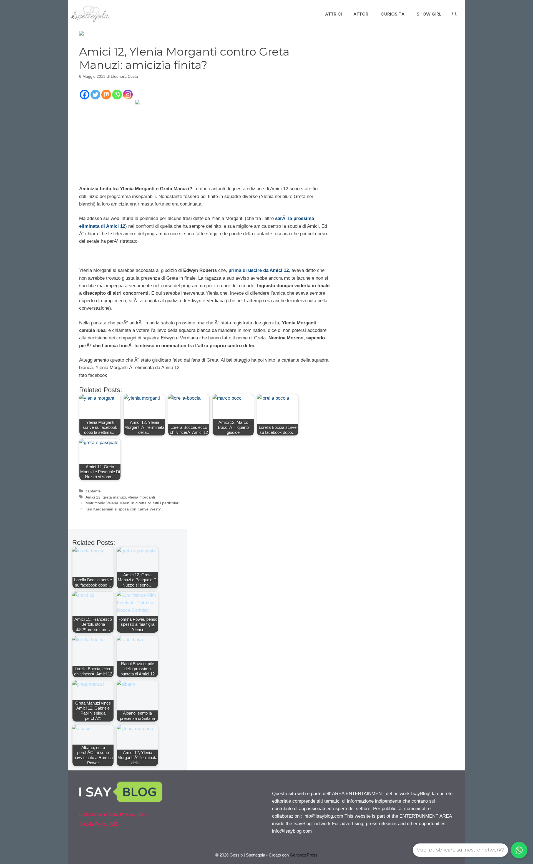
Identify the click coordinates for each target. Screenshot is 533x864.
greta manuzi (114, 497)
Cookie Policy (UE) (99, 824)
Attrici (333, 14)
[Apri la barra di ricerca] (454, 14)
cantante (93, 491)
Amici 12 (93, 497)
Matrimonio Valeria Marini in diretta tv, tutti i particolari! (133, 503)
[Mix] (106, 94)
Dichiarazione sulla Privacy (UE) (113, 814)
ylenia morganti (141, 497)
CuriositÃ (393, 14)
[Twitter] (95, 94)
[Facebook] (84, 94)
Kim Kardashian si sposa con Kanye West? (123, 509)
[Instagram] (128, 94)
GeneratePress (304, 855)
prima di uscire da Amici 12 (258, 270)
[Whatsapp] (117, 94)
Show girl (429, 14)
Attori (361, 14)
